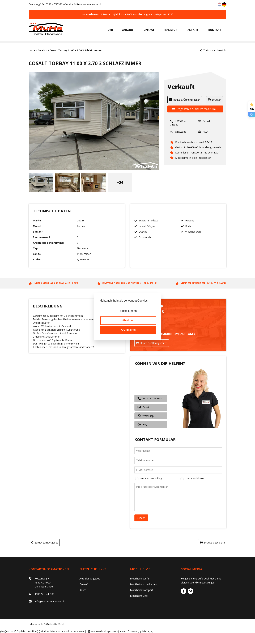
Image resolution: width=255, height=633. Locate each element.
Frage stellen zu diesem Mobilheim (196, 109)
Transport (171, 29)
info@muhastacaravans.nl (86, 4)
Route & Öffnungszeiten (186, 99)
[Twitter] (190, 591)
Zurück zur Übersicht (214, 50)
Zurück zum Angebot (46, 542)
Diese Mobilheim (195, 478)
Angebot (128, 29)
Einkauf (149, 29)
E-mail (206, 121)
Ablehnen (128, 320)
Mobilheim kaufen (140, 578)
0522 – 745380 (54, 4)
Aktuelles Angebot (89, 578)
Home (109, 29)
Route (82, 590)
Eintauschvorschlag (151, 478)
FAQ (205, 131)
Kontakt (214, 29)
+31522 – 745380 (178, 122)
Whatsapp (180, 131)
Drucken (216, 99)
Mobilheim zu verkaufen (143, 584)
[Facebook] (184, 591)
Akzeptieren (128, 329)
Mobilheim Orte (139, 595)
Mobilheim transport (141, 590)
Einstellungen (128, 311)
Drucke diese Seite (214, 542)
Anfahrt (194, 29)
